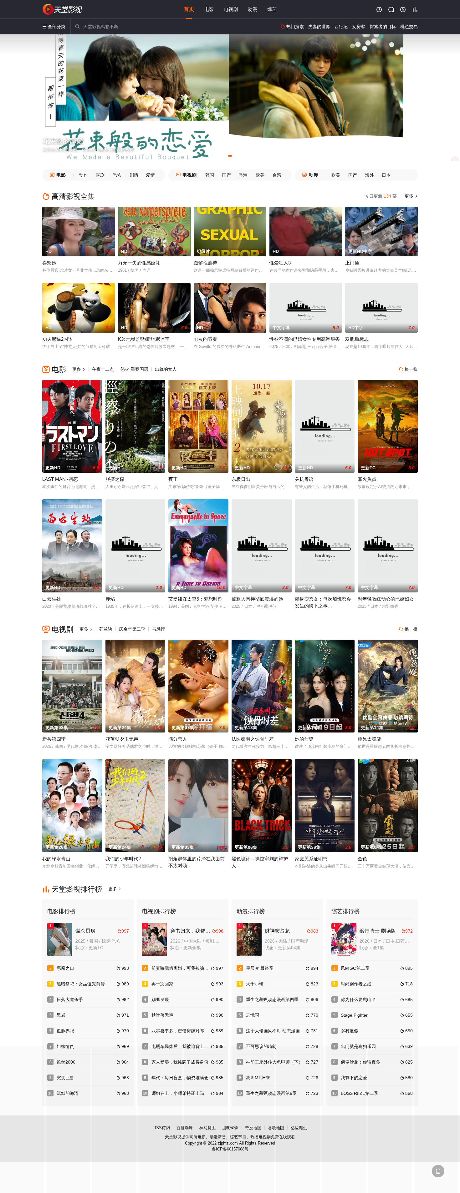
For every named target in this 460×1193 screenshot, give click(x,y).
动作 (83, 175)
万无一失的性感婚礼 (139, 262)
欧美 (260, 175)
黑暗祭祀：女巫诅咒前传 (81, 983)
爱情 (150, 175)
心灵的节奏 (205, 339)
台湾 (277, 175)
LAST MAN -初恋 (60, 479)
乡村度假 (349, 1030)
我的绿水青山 (56, 858)
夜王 (173, 479)
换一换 (408, 369)
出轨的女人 (166, 369)
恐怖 (117, 175)
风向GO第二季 (355, 968)
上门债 (352, 262)
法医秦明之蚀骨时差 (253, 739)
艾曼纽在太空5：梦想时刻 (195, 599)
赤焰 (110, 599)
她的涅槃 (304, 739)
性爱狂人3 (280, 262)
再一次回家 (162, 983)
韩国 (209, 175)
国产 (226, 175)
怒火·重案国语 (134, 369)
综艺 (272, 9)
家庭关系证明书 (311, 858)
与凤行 (158, 629)
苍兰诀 (105, 629)
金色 (362, 858)
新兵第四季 (54, 739)
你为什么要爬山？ (358, 999)
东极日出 (241, 479)
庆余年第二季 (132, 629)
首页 (189, 9)
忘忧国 (252, 1015)
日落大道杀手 (70, 999)
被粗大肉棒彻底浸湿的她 (257, 599)
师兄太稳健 (369, 739)
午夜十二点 (103, 369)
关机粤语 (304, 479)
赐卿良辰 (160, 999)
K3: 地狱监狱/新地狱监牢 (144, 339)
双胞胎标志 (357, 339)
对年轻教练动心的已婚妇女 (386, 599)
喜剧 (100, 175)
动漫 (252, 9)
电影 (209, 9)
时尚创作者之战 (356, 983)
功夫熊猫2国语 (57, 339)
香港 (243, 175)
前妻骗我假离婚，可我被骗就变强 (184, 968)
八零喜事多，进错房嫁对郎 (177, 1030)
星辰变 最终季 (259, 968)
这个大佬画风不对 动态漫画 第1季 (279, 1030)
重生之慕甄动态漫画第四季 (272, 999)
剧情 (134, 175)
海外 (369, 175)
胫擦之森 (114, 479)
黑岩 (61, 1015)
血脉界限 (65, 1030)
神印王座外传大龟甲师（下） (274, 1062)
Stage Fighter (354, 1015)
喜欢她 (49, 262)
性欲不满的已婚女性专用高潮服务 (304, 339)
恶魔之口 (65, 968)
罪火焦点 (367, 479)
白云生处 (51, 599)
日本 (386, 175)
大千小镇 (254, 983)
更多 (410, 196)
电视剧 (231, 9)
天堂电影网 (62, 9)
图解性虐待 (205, 262)
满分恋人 (177, 739)
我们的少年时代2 (123, 858)
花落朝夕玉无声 (121, 739)
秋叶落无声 (162, 1015)
